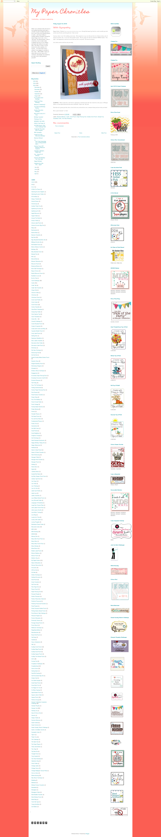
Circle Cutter (34, 302)
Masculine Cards (35, 526)
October (37, 91)
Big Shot (33, 237)
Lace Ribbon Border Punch (37, 498)
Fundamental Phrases (36, 421)
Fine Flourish (34, 392)
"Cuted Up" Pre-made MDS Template (39, 129)
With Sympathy (38, 132)
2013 (34, 85)
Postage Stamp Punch (36, 623)
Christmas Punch (35, 297)
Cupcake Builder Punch (37, 331)
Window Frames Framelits (37, 785)
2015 (34, 81)
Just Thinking (34, 486)
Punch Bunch (34, 625)
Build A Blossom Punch (37, 273)
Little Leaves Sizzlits (36, 510)
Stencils (33, 715)
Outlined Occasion (35, 577)
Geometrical (34, 426)
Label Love (34, 493)
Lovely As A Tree (35, 517)
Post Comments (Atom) (84, 136)
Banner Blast (34, 232)
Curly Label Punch (35, 333)
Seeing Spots (34, 671)
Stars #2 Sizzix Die (36, 713)
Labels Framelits (35, 495)
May (36, 171)
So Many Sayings (35, 690)
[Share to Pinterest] (80, 114)
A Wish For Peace (35, 189)
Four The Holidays (35, 399)
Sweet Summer (35, 725)
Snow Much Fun (35, 685)
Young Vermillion (35, 804)
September (37, 93)
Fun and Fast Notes (36, 418)
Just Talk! (33, 483)
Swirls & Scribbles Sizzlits (37, 729)
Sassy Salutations (35, 642)
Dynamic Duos (35, 361)
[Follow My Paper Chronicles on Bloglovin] (38, 73)
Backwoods (34, 230)
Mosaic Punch (34, 555)
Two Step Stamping (67, 118)
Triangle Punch (35, 753)
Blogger (87, 833)
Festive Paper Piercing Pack (38, 390)
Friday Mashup (35, 409)
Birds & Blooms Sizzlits (37, 247)
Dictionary (33, 347)
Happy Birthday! (38, 161)
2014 (34, 83)
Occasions (34, 567)
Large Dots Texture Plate (37, 505)
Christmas (33, 295)
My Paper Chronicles (60, 12)
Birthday (33, 249)
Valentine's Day (35, 761)
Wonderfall (34, 787)
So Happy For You (35, 687)
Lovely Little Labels (36, 519)
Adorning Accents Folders (37, 194)
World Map (34, 799)
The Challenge (34, 739)
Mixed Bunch (34, 548)
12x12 (32, 182)
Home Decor (34, 466)
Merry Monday (34, 546)
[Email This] (73, 114)
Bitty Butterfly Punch (36, 251)
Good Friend (34, 430)
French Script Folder (36, 402)
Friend (32, 411)
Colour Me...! (34, 319)
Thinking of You (38, 119)
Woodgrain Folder (35, 792)
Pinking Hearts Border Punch (38, 611)
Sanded (33, 639)
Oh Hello (33, 572)
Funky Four (34, 423)
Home (80, 133)
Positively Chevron (36, 620)
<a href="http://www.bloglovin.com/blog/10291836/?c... (40, 142)
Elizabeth (33, 368)
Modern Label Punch (36, 550)
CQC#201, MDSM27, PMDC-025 (39, 151)
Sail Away (33, 637)
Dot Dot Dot (34, 355)
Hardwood (33, 447)
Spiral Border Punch (36, 692)
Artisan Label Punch (36, 223)
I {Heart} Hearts (35, 471)
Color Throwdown (35, 316)
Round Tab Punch (35, 635)
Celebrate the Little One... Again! (38, 164)
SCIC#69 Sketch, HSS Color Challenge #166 (40, 126)
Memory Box (34, 536)
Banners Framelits (35, 235)
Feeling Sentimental (36, 387)
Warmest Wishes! (38, 138)
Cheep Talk (34, 290)
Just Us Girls (34, 488)
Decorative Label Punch (37, 345)
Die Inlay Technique (36, 350)
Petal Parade (34, 606)
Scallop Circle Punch (92, 116)
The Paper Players (36, 744)
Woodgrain (34, 789)
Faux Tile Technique (36, 385)
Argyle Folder (34, 215)
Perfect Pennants (35, 596)
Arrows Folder (34, 220)
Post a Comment (59, 126)
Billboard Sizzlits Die (36, 242)
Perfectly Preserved (36, 601)
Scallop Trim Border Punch (38, 656)
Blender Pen (34, 254)
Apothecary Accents (36, 208)
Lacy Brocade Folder (36, 500)
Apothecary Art (35, 211)
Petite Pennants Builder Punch (38, 608)
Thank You (34, 737)
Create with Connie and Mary (38, 328)
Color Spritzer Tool (35, 314)
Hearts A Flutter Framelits (37, 452)
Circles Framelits (35, 307)
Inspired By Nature (36, 474)
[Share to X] (77, 114)
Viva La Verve (34, 773)
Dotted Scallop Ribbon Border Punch (40, 357)
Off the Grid (34, 570)
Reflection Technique (36, 627)
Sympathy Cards (57, 118)
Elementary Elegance (36, 366)
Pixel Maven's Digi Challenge (38, 613)
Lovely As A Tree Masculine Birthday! (39, 135)
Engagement (34, 373)
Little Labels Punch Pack (37, 507)
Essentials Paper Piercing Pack (39, 375)
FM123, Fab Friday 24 (39, 123)
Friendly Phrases (35, 414)
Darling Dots (34, 335)
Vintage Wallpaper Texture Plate (39, 770)
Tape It (33, 734)
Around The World (35, 218)
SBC (32, 644)
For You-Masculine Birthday (38, 98)
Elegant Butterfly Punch (37, 363)
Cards (67, 116)
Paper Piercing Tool (81, 116)
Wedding (33, 780)
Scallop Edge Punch (36, 649)
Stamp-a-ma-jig (35, 699)
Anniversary (34, 203)
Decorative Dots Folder (37, 343)
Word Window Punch (36, 797)
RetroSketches (35, 632)
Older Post (103, 133)
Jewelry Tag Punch (36, 478)
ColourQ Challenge (36, 321)
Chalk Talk (34, 285)
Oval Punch (34, 579)
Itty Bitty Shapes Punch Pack (38, 476)
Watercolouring (35, 775)
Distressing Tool (35, 352)
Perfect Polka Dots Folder (37, 599)
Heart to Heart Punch (36, 450)
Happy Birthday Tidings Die (38, 442)
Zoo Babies (34, 806)
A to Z (32, 187)
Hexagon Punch (35, 462)
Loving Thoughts (35, 522)
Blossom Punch (35, 263)
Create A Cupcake (35, 326)
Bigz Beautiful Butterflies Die (38, 239)
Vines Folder (34, 763)
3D (32, 184)
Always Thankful (35, 199)
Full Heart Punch (35, 416)
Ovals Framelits (35, 582)
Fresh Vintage (34, 404)
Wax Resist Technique (36, 777)
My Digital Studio (35, 560)
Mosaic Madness (35, 553)
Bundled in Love (35, 275)
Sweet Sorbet (34, 722)
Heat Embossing (35, 454)
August (36, 95)
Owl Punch (34, 584)
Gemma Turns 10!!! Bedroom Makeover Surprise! (39, 147)
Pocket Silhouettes (36, 618)
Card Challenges (35, 280)
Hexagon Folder (35, 457)
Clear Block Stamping (36, 309)
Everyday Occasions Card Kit (38, 378)
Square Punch (34, 697)
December (37, 87)
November (37, 89)
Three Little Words (35, 746)
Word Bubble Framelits (37, 794)
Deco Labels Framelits (36, 340)
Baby (32, 227)
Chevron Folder (35, 292)
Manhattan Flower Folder (37, 524)
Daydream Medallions (36, 338)
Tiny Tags (33, 749)
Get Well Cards (35, 428)
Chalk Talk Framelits (36, 287)
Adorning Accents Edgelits (37, 191)
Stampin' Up (101, 116)
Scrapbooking (34, 666)
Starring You (34, 710)
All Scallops (34, 196)
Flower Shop (34, 397)
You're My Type (35, 801)
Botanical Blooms (61, 116)
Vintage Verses (35, 768)
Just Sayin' (34, 481)
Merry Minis (34, 541)
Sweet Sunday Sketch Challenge (39, 727)
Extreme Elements (36, 380)
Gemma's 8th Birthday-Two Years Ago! (39, 158)
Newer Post (57, 133)
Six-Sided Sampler (36, 680)
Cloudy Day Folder (35, 311)
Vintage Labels (35, 765)
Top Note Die (34, 751)
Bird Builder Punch (36, 244)
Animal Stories (35, 201)
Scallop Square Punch (36, 654)
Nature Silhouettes (35, 562)
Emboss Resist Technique (37, 370)
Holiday (33, 464)
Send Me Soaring (35, 673)
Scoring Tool (34, 661)
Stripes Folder (34, 717)
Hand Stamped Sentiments (38, 440)
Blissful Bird (34, 259)
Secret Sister (34, 668)
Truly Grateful (34, 756)
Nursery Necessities (36, 565)
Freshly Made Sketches (37, 406)
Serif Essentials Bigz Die (37, 675)
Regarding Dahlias (35, 630)
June (36, 169)
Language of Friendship (37, 502)
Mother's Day (34, 558)
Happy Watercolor (35, 445)
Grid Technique (35, 438)
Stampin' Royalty (35, 705)
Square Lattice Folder (36, 695)
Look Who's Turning (36, 512)
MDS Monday (34, 531)
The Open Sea (34, 741)
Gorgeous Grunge (35, 435)
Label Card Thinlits (36, 490)
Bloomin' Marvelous (36, 261)
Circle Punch (73, 116)
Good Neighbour (35, 433)
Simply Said (34, 678)
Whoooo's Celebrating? (39, 104)
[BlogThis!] (75, 114)
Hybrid (33, 469)
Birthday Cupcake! (38, 117)
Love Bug (33, 514)
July (36, 167)
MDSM (33, 534)
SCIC (32, 659)
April (36, 173)
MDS (32, 529)
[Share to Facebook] (78, 114)
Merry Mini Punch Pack (37, 538)
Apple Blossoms (35, 213)
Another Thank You (36, 206)
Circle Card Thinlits (36, 299)
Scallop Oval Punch (36, 651)
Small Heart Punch (36, 683)
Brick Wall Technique (36, 268)
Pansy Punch (34, 589)
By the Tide (34, 278)
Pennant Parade (35, 594)
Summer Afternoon (36, 720)
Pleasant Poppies (35, 615)
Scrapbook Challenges (36, 663)
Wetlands (33, 782)
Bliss (32, 256)
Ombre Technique (35, 574)
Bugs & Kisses (35, 271)
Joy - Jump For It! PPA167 (38, 155)
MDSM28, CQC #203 (39, 121)
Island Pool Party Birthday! (38, 102)
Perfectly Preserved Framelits (38, 603)
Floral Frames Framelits (37, 394)
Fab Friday (34, 382)
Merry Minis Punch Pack (37, 543)
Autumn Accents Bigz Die (37, 225)
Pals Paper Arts (35, 587)
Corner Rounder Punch (36, 323)
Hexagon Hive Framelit (37, 459)
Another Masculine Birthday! (38, 111)
